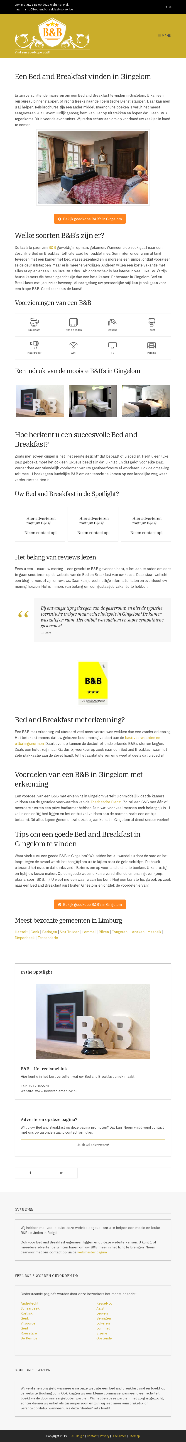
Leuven (102, 1313)
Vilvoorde (28, 1323)
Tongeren (119, 932)
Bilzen (104, 932)
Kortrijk (27, 1313)
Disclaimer (119, 1436)
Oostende (104, 1338)
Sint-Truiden (69, 932)
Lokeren (103, 1323)
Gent (24, 1328)
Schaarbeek (30, 1308)
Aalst (100, 1308)
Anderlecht (30, 1303)
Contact (92, 1436)
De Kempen (30, 1338)
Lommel (89, 932)
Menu (166, 36)
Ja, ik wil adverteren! (93, 1145)
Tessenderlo (48, 938)
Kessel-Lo (104, 1303)
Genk (35, 932)
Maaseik (154, 932)
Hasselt (21, 932)
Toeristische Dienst (106, 802)
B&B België (77, 1436)
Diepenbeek (25, 938)
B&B (52, 247)
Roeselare (29, 1333)
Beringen (49, 932)
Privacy (104, 1436)
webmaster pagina (92, 1252)
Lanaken (137, 932)
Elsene (101, 1333)
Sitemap (134, 1436)
